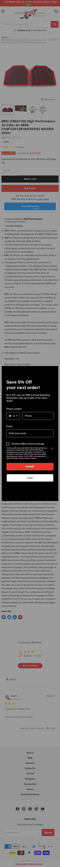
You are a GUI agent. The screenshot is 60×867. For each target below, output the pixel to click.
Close (30, 478)
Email (9, 426)
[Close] (54, 369)
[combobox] (13, 416)
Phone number (14, 409)
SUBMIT (30, 466)
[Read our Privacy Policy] (52, 448)
